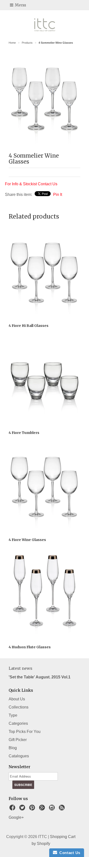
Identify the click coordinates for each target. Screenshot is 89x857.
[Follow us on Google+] (42, 809)
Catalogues (19, 756)
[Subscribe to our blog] (62, 809)
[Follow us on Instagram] (52, 809)
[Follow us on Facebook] (13, 809)
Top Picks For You (25, 731)
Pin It (57, 194)
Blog (13, 748)
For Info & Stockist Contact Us (31, 184)
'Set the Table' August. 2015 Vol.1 (39, 677)
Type (13, 715)
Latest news (20, 668)
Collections (18, 707)
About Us (17, 699)
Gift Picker (18, 740)
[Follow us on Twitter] (23, 809)
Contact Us (68, 853)
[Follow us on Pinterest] (33, 809)
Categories (18, 723)
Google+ (16, 817)
